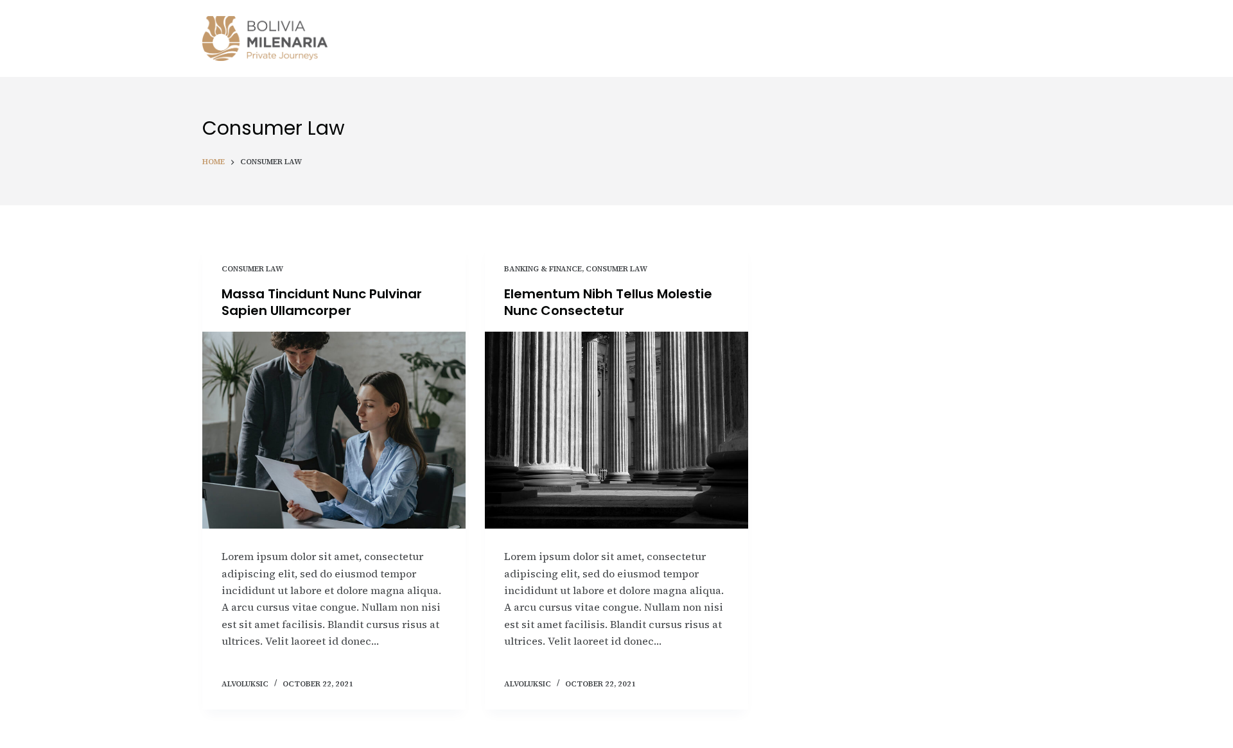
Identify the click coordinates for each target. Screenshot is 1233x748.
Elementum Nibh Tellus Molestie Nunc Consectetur (608, 302)
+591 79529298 (974, 38)
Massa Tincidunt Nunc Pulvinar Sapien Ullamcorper (322, 302)
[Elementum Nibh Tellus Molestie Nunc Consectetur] (616, 430)
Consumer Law (252, 269)
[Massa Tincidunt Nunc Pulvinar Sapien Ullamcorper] (334, 430)
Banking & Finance (543, 269)
